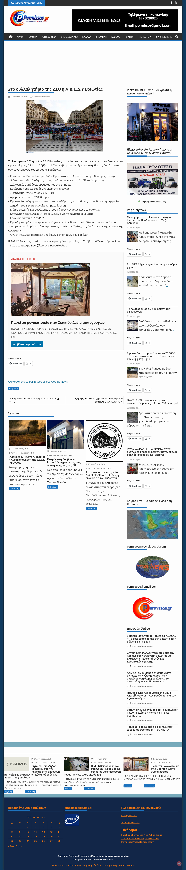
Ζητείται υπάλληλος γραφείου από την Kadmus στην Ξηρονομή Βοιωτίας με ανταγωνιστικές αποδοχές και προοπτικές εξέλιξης (150, 657)
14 (59, 831)
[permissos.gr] (11, 36)
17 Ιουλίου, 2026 (100, 759)
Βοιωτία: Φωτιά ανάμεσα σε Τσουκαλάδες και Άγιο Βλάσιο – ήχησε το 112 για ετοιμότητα (152, 712)
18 (35, 836)
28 (59, 840)
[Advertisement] (93, 64)
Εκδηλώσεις (13, 388)
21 (59, 836)
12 (43, 831)
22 (12, 840)
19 (43, 836)
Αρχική (20, 37)
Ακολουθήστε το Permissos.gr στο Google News (38, 381)
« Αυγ (11, 846)
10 (27, 831)
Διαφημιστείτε (164, 37)
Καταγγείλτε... (129, 815)
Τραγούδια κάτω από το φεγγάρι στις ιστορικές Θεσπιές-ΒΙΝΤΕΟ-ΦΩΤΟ (150, 728)
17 (27, 836)
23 (20, 840)
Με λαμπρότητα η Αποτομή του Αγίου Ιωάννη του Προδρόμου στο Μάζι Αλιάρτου (149, 220)
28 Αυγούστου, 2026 (58, 451)
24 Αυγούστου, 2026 (42, 759)
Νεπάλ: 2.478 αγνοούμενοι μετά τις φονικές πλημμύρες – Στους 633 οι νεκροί (152, 402)
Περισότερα (145, 37)
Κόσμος (115, 37)
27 (51, 840)
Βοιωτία (33, 37)
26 (43, 840)
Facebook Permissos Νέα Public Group (141, 834)
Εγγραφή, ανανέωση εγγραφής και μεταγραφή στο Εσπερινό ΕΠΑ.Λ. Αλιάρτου (99, 400)
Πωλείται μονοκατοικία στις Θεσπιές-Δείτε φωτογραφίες (58, 323)
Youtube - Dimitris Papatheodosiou (140, 838)
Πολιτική (129, 37)
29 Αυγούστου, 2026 (19, 448)
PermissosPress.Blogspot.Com (137, 841)
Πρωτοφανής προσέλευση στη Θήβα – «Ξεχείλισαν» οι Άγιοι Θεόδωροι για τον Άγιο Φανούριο (151, 695)
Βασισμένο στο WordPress (66, 865)
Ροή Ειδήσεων (49, 37)
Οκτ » (19, 846)
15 (12, 836)
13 (51, 831)
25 (35, 840)
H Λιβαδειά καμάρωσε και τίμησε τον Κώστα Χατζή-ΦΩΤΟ (34, 400)
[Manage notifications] (179, 863)
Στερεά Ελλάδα (69, 37)
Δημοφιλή (101, 37)
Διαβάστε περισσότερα (27, 344)
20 (51, 836)
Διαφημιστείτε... (130, 822)
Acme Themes (126, 865)
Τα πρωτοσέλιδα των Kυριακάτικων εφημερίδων (148, 310)
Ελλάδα (86, 37)
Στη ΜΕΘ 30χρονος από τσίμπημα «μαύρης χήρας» (152, 266)
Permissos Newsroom (41, 96)
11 (35, 831)
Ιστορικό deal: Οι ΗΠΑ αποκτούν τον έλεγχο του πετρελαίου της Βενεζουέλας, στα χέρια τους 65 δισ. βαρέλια (152, 451)
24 (27, 840)
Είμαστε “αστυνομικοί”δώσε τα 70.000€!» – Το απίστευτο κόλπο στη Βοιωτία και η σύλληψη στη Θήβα (152, 356)
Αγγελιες (8, 792)
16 (20, 836)
